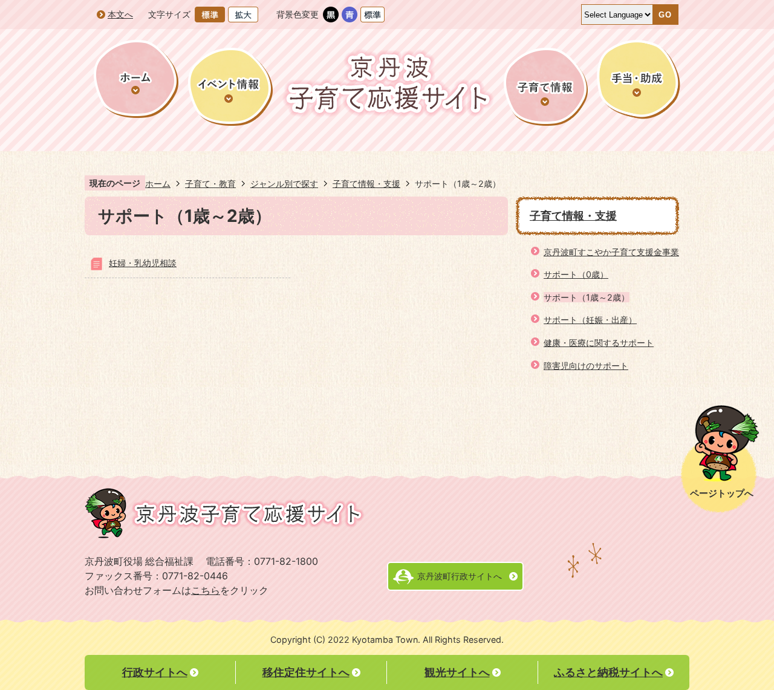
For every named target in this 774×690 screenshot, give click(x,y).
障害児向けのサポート (586, 365)
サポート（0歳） (576, 274)
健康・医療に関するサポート (599, 342)
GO (665, 14)
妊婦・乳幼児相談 (143, 263)
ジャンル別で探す (284, 183)
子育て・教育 (210, 183)
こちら (205, 590)
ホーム (158, 183)
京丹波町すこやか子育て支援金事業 (611, 252)
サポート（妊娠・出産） (590, 319)
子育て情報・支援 (366, 183)
